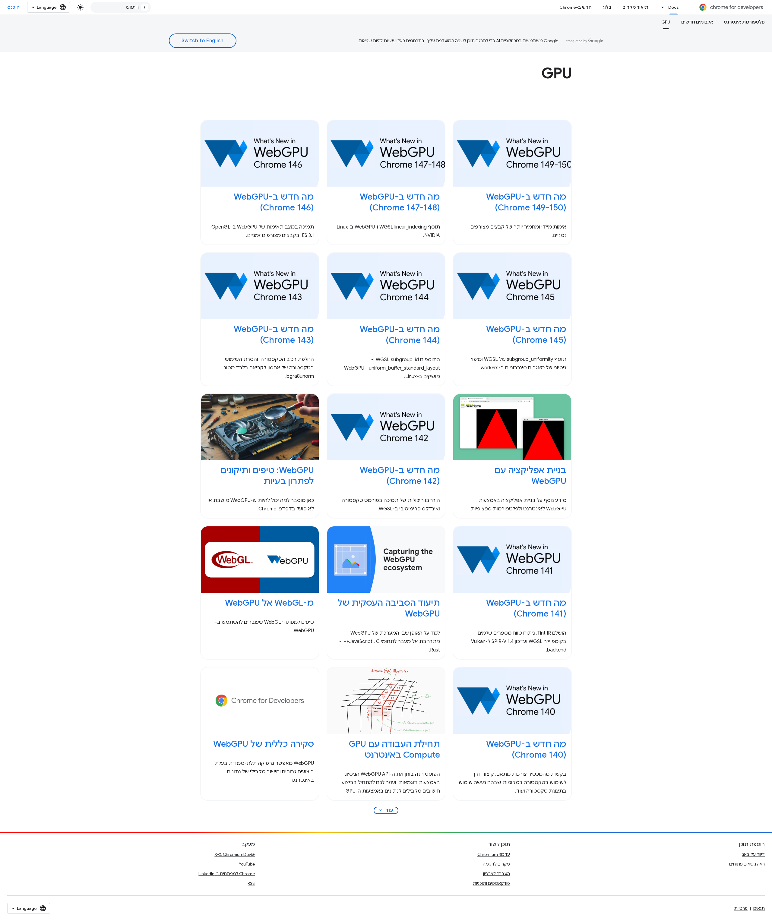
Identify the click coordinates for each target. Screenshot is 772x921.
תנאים (759, 908)
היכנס (13, 7)
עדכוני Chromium (493, 854)
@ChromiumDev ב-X (234, 854)
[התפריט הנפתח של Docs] (661, 7)
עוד (386, 810)
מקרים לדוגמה (496, 864)
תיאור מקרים (635, 7)
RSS (251, 883)
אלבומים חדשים (697, 22)
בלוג (607, 7)
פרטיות (741, 908)
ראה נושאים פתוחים (747, 864)
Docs (673, 7)
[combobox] (120, 7)
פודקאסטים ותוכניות (491, 883)
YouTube (247, 864)
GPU (665, 22)
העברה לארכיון (496, 873)
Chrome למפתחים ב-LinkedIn (226, 873)
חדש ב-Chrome (575, 7)
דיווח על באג (753, 854)
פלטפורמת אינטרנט (744, 22)
